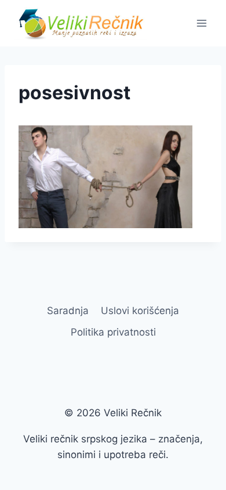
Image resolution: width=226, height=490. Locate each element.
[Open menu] (201, 23)
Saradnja (68, 310)
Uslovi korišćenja (140, 310)
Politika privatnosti (113, 332)
